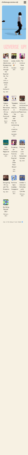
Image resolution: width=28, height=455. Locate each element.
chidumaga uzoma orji (10, 2)
